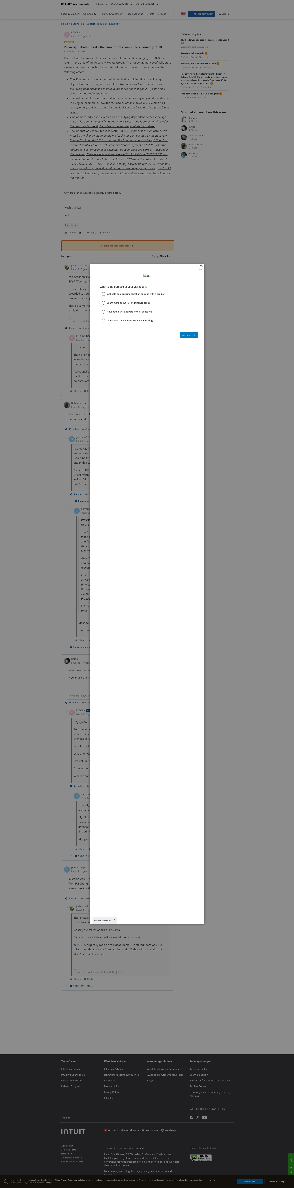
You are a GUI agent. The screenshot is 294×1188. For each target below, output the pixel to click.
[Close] (201, 268)
